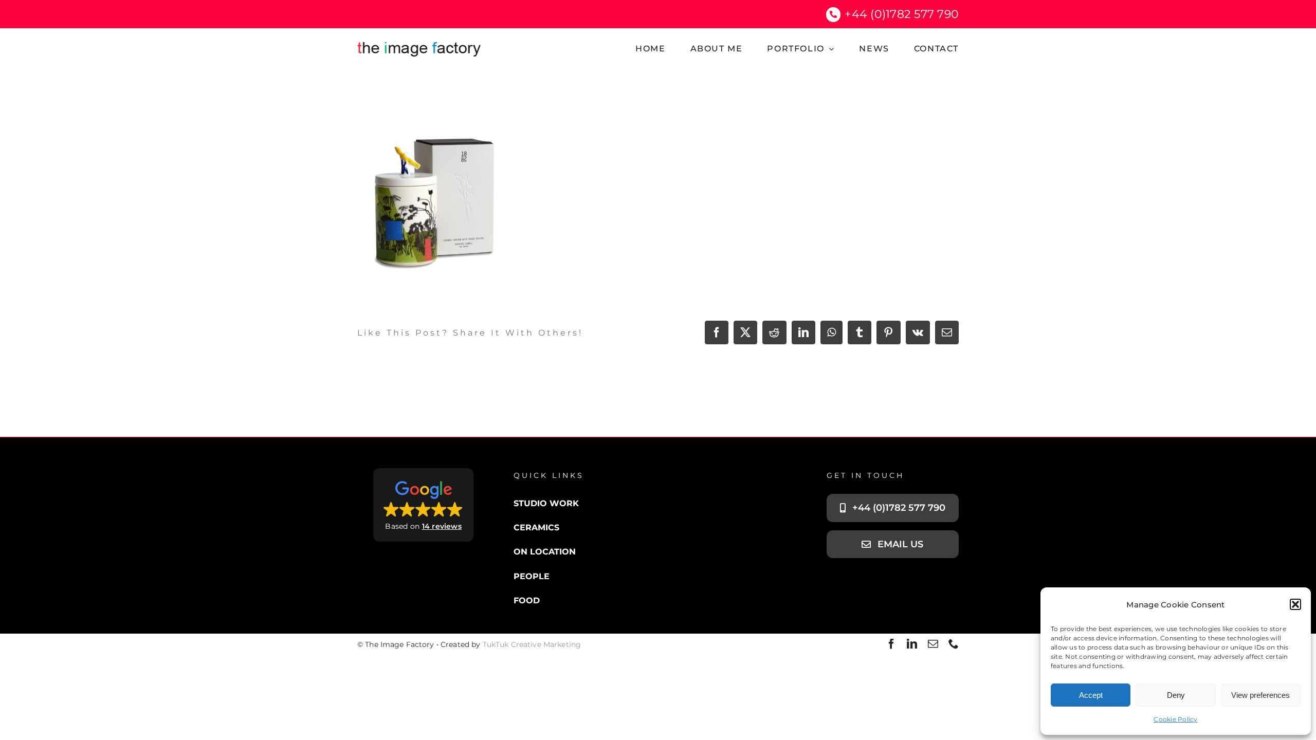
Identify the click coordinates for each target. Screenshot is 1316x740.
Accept (1091, 695)
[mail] (933, 644)
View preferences (1260, 695)
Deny (1176, 695)
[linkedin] (912, 644)
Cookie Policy (1175, 719)
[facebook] (891, 644)
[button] (1295, 604)
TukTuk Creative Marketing (532, 644)
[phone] (953, 644)
